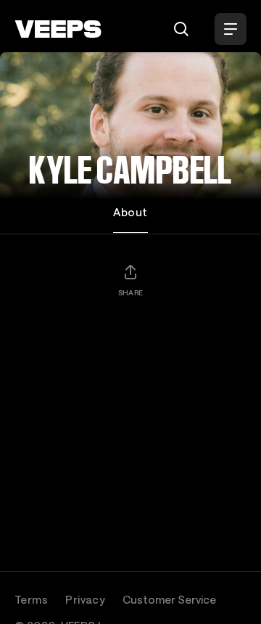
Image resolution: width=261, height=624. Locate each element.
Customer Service (169, 599)
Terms (31, 599)
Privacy (85, 599)
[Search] (181, 29)
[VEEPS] (58, 29)
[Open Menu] (230, 29)
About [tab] (130, 211)
